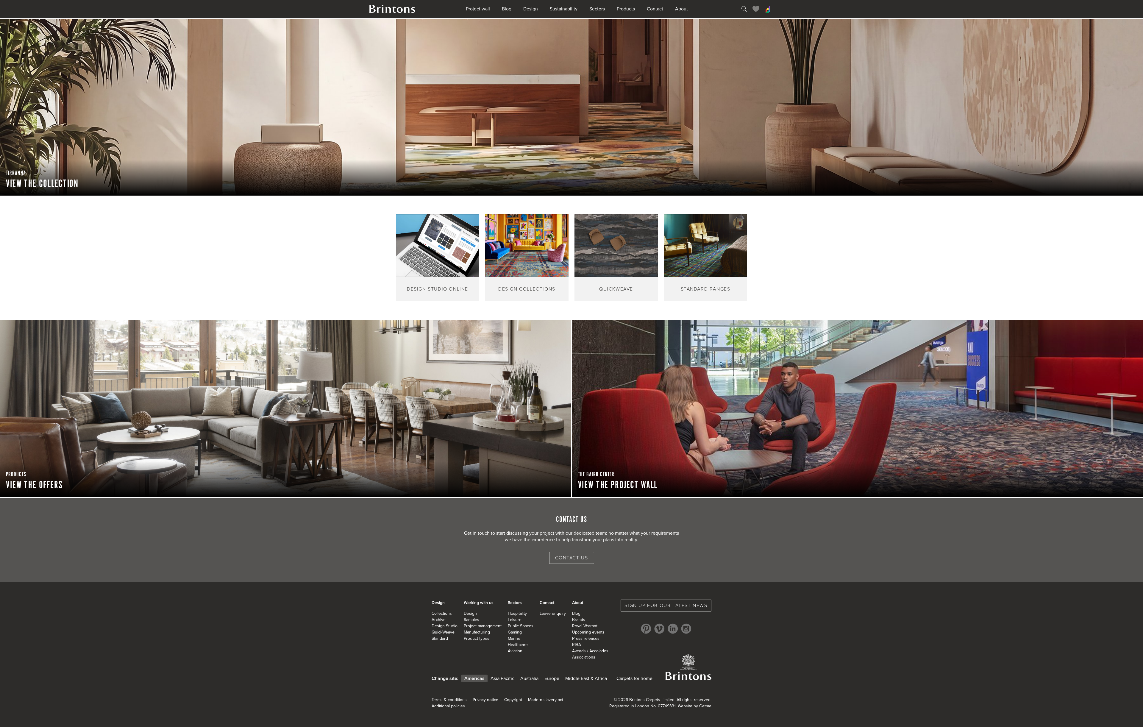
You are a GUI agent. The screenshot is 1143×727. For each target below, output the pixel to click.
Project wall (478, 9)
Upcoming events (588, 632)
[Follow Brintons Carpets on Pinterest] (646, 628)
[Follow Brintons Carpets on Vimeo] (659, 628)
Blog (506, 9)
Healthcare (518, 644)
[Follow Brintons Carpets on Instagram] (686, 628)
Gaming (515, 632)
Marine (514, 638)
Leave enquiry (553, 613)
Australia (529, 678)
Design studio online (437, 289)
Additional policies (448, 706)
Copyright (513, 699)
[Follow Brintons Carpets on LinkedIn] (673, 628)
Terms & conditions (449, 699)
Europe (551, 678)
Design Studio (444, 625)
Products (626, 9)
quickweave (616, 289)
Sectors (597, 9)
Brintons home (392, 9)
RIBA (576, 644)
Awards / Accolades (590, 650)
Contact (655, 9)
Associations (583, 657)
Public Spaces (520, 625)
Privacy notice (485, 699)
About (681, 9)
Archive (439, 619)
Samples (471, 619)
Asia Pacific (502, 678)
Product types (476, 638)
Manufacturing (477, 632)
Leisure (514, 619)
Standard (440, 638)
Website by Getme (694, 706)
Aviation (515, 650)
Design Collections (526, 289)
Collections (442, 613)
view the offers (34, 485)
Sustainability (563, 9)
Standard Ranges (705, 289)
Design (530, 9)
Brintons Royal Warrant (688, 667)
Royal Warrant (584, 625)
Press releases (585, 638)
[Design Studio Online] (768, 9)
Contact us (571, 558)
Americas (474, 678)
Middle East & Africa (586, 678)
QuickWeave (443, 632)
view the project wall (618, 485)
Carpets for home (634, 678)
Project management (483, 625)
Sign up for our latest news (665, 606)
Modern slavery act (545, 699)
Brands (578, 619)
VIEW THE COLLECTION (42, 184)
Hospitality (517, 613)
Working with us (479, 602)
